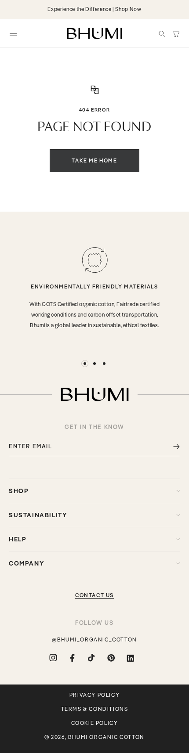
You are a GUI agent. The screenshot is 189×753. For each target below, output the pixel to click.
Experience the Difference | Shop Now (94, 9)
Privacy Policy (94, 695)
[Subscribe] (170, 446)
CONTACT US (94, 595)
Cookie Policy (94, 723)
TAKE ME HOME (94, 160)
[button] (161, 33)
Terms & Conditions (94, 709)
